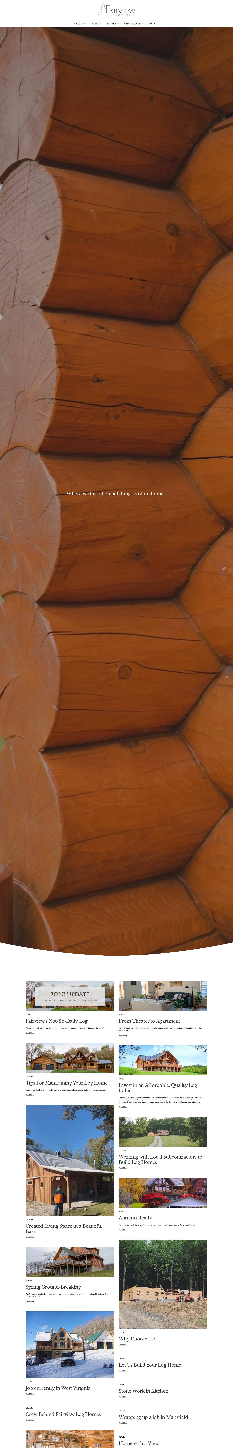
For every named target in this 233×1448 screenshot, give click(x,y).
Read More (30, 1033)
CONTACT (153, 24)
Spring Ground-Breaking (53, 1287)
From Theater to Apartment (149, 1021)
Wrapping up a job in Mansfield (153, 1417)
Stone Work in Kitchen (143, 1391)
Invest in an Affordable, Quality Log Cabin (158, 1088)
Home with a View (139, 1443)
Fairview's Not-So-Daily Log (56, 1021)
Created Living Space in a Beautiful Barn (64, 1228)
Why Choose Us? (137, 1339)
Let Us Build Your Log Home (150, 1365)
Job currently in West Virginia (58, 1388)
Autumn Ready (135, 1218)
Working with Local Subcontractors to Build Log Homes (160, 1159)
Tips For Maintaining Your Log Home (67, 1083)
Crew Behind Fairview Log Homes (63, 1414)
